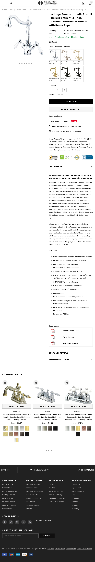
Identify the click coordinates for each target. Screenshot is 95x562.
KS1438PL (83, 147)
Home (4, 10)
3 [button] (22, 63)
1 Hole (63, 139)
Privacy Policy (60, 549)
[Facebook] (4, 522)
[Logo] (47, 3)
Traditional (76, 150)
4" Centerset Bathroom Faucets (75, 142)
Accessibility (71, 549)
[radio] (54, 57)
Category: (52, 30)
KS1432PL (59, 147)
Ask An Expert (74, 126)
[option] (24, 35)
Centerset (77, 144)
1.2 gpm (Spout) (73, 139)
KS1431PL (52, 147)
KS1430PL (85, 144)
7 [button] (31, 63)
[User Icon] (83, 3)
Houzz (66, 121)
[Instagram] (17, 522)
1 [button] (17, 63)
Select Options (16, 406)
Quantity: (52, 86)
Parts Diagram (69, 337)
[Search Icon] (11, 3)
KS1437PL (75, 147)
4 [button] (24, 63)
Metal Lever (54, 150)
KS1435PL (67, 147)
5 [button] (26, 63)
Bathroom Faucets (65, 144)
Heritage (16, 411)
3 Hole (60, 142)
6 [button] (29, 63)
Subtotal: (52, 94)
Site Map (51, 549)
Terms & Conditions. (84, 549)
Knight (47, 411)
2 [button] (19, 63)
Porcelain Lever (65, 150)
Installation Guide (70, 343)
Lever (90, 147)
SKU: (50, 34)
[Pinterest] (23, 522)
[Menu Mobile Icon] (3, 3)
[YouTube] (30, 522)
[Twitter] (11, 522)
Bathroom (52, 144)
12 (53, 131)
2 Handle (53, 142)
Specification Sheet (71, 331)
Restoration (78, 411)
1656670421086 (86, 139)
